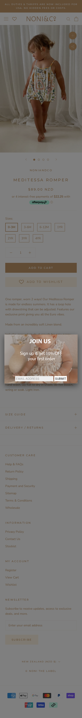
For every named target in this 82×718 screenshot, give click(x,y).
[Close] (78, 334)
